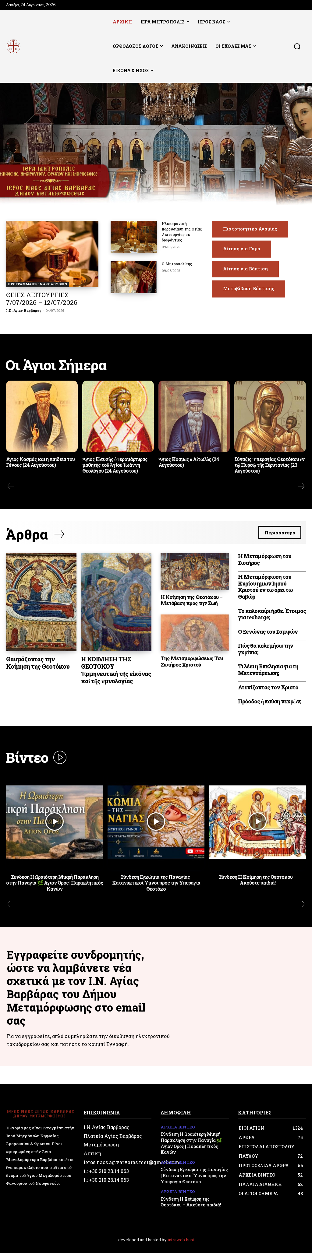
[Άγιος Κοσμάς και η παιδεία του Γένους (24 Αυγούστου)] (42, 416)
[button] (297, 46)
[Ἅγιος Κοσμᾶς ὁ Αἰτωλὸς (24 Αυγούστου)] (194, 416)
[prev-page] (11, 486)
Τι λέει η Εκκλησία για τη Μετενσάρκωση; (268, 670)
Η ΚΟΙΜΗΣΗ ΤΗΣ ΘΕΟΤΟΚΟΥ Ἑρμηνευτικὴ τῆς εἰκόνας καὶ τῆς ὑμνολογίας (116, 670)
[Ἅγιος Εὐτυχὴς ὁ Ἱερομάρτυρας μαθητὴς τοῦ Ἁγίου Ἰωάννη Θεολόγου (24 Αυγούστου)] (118, 416)
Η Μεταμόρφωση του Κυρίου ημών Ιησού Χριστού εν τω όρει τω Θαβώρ (265, 586)
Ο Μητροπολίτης (177, 263)
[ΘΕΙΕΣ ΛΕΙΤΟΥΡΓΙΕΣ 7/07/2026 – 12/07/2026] (52, 254)
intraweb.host (181, 1239)
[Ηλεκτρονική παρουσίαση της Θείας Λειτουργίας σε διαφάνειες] (134, 237)
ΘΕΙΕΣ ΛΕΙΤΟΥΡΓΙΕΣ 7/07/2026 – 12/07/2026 (41, 298)
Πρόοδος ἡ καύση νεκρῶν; (269, 701)
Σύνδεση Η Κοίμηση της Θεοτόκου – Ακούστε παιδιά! (257, 880)
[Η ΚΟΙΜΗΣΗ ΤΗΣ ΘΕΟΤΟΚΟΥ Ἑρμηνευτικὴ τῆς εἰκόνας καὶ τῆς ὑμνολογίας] (116, 602)
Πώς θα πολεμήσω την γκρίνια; (265, 649)
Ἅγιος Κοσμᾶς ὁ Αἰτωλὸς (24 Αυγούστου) (188, 462)
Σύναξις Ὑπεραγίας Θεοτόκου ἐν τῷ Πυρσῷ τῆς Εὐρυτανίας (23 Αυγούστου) (269, 465)
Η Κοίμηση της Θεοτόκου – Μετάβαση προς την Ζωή (191, 600)
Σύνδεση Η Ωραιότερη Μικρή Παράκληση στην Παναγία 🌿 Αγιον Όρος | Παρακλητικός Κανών (54, 883)
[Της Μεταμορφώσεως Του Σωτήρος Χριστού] (195, 633)
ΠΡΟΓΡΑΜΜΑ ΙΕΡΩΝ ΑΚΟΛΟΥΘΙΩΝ (37, 284)
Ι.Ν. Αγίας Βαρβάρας (23, 310)
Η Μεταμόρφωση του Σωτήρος (264, 559)
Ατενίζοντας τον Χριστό (268, 687)
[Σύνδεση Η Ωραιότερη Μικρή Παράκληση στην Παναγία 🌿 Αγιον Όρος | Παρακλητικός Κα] (54, 821)
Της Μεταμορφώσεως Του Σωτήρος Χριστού (192, 661)
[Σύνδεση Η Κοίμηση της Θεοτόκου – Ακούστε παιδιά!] (257, 821)
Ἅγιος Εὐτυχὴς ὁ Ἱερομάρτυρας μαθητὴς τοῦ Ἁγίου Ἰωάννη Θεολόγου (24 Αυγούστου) (114, 465)
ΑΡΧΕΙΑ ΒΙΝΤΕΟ (178, 1127)
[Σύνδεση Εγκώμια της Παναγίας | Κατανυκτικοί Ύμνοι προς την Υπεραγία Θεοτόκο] (156, 821)
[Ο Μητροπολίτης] (134, 277)
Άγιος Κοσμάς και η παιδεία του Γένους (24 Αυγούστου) (40, 462)
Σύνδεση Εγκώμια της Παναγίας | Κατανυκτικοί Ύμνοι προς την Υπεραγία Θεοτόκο (156, 883)
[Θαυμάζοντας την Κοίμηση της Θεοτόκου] (41, 602)
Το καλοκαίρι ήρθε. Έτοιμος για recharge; (272, 614)
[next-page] (301, 486)
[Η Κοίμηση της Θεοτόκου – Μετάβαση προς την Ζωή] (195, 571)
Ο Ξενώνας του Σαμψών (268, 631)
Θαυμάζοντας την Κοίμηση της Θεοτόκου (37, 662)
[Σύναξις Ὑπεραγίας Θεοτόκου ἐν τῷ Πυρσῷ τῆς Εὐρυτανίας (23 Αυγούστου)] (270, 416)
